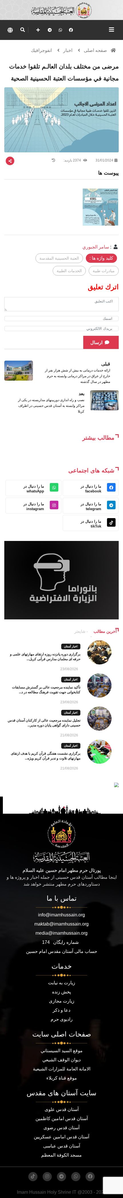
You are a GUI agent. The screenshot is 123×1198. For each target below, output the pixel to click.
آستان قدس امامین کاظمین (61, 1118)
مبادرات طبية (104, 270)
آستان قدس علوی (62, 1109)
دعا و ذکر (61, 1010)
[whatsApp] (60, 30)
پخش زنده (61, 991)
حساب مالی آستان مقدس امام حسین (61, 951)
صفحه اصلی (95, 50)
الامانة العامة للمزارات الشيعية (61, 1068)
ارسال (96, 342)
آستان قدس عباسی (61, 1146)
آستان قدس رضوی (61, 1127)
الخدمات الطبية (69, 270)
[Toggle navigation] (111, 29)
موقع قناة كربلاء (61, 1078)
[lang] (10, 30)
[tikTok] (32, 1176)
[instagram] (47, 1176)
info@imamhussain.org (61, 914)
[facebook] (71, 30)
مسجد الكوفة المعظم (61, 1155)
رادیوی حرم (62, 1019)
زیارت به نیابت (61, 982)
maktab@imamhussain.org (61, 924)
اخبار (67, 50)
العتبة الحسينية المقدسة (59, 258)
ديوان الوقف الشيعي (61, 1059)
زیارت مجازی (61, 1001)
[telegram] (50, 30)
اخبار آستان (71, 646)
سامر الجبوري (95, 247)
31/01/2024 (104, 160)
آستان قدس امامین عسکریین (61, 1136)
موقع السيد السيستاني (62, 1050)
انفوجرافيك (41, 50)
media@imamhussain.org (61, 933)
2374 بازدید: (73, 160)
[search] (22, 30)
